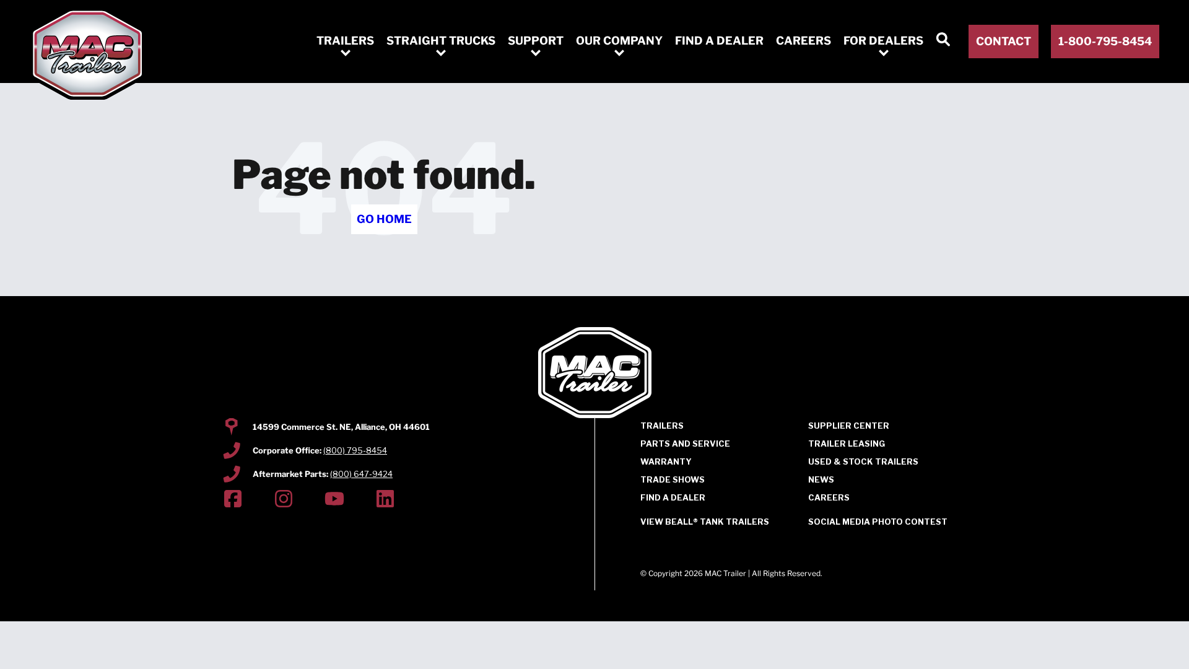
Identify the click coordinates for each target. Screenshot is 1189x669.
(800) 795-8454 (355, 450)
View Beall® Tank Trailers (704, 522)
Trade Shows (672, 479)
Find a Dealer (719, 40)
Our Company (619, 40)
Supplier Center (848, 426)
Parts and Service (685, 443)
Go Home (384, 218)
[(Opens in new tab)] (233, 501)
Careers (803, 40)
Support (536, 40)
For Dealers (883, 40)
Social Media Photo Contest (877, 522)
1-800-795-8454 (1105, 41)
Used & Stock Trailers (863, 461)
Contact (1003, 41)
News (821, 479)
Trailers (345, 40)
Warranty (666, 461)
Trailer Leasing (846, 443)
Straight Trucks (440, 40)
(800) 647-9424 (361, 474)
